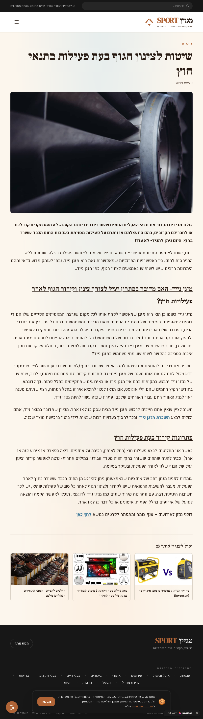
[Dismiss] (197, 713)
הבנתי (46, 701)
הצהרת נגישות (19, 713)
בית (87, 713)
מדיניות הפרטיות (142, 706)
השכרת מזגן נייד (154, 417)
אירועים (136, 675)
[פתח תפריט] (15, 22)
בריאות (24, 675)
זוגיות (68, 682)
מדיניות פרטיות (41, 713)
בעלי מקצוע (47, 675)
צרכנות (187, 43)
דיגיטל (106, 682)
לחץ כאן (83, 514)
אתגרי (116, 675)
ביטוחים (96, 675)
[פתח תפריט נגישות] (12, 707)
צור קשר (60, 713)
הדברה (87, 682)
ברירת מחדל (130, 682)
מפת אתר (22, 643)
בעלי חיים (73, 675)
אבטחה (185, 675)
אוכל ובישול (161, 675)
